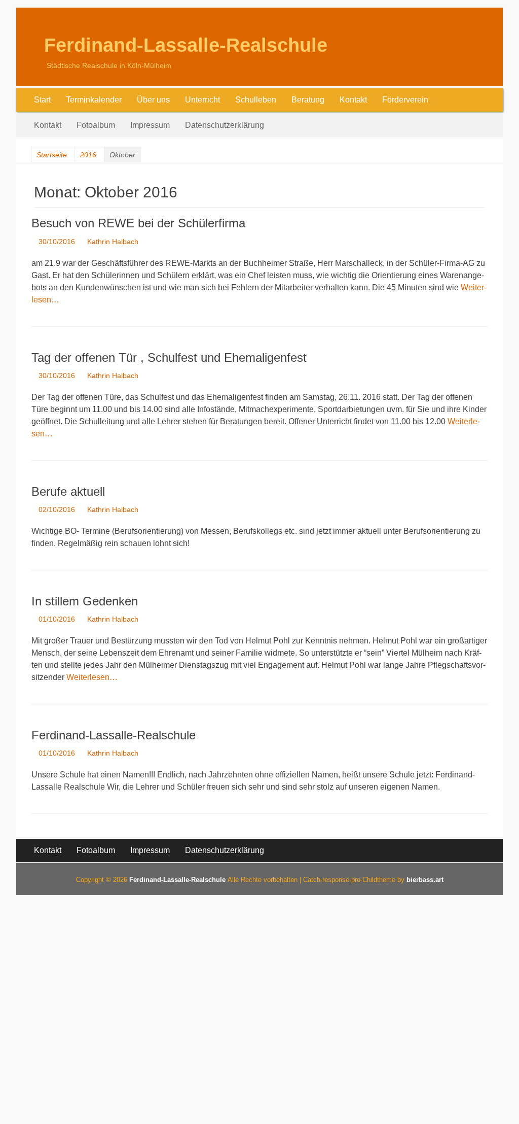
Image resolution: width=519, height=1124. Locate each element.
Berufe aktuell (68, 491)
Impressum (150, 125)
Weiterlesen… (92, 677)
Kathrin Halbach (112, 241)
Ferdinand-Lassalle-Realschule (185, 45)
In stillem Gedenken (84, 601)
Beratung (307, 99)
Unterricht (202, 99)
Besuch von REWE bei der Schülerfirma (138, 223)
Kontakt (353, 99)
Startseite (51, 155)
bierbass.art (424, 879)
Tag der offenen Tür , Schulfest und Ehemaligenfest (169, 357)
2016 (88, 155)
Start (42, 99)
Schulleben (255, 99)
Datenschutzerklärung (224, 125)
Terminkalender (94, 99)
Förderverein (405, 99)
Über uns (153, 99)
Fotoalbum (96, 125)
